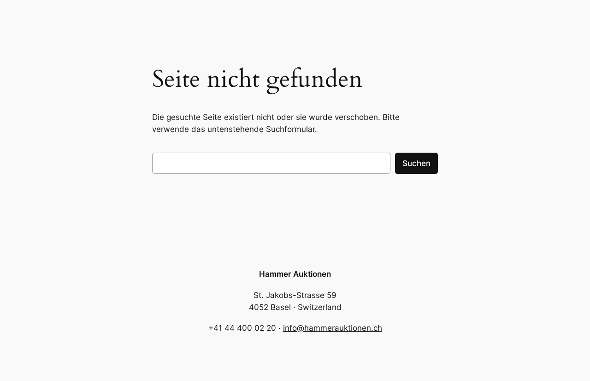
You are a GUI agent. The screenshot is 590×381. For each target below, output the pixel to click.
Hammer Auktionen (295, 274)
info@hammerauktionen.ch (332, 328)
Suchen (416, 163)
